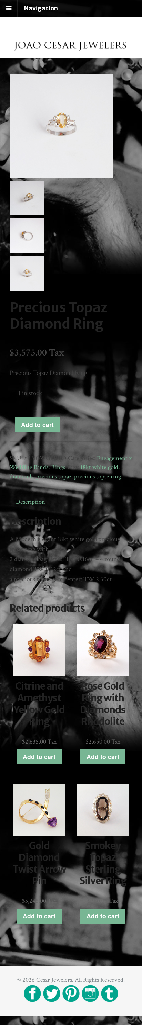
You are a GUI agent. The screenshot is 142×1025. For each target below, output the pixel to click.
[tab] (30, 502)
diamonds (21, 476)
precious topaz (53, 476)
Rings (58, 467)
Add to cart (37, 424)
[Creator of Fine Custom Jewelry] (71, 53)
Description (30, 502)
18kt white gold (99, 467)
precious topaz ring (97, 476)
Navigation (41, 8)
